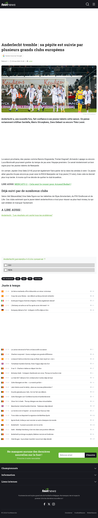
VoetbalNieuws (79, 513)
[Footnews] (49, 490)
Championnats (9, 468)
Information (8, 475)
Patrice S (4, 61)
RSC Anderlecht (8, 278)
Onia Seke (38, 278)
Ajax (23, 278)
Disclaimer (68, 513)
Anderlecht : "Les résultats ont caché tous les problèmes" (27, 215)
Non (10, 270)
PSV (30, 278)
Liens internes (9, 481)
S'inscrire (90, 455)
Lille (17, 278)
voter (30, 61)
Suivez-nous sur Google (13, 56)
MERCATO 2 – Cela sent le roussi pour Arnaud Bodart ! (43, 184)
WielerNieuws (92, 513)
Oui (9, 265)
